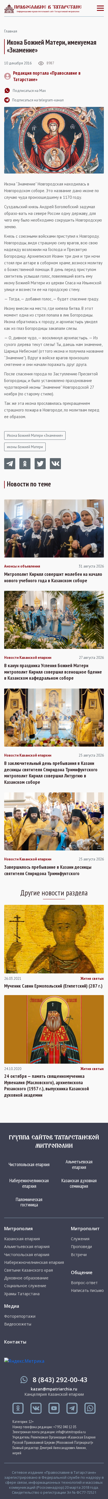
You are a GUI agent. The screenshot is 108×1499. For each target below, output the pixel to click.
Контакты (15, 1342)
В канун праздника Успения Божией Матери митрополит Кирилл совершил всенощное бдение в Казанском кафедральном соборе (53, 671)
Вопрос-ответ (84, 1282)
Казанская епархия (22, 1238)
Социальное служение (25, 1285)
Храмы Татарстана (22, 1293)
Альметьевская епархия (79, 1164)
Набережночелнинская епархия (29, 1183)
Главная (10, 31)
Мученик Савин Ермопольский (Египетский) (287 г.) (53, 986)
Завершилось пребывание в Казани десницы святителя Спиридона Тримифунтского (47, 870)
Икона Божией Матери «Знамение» (35, 435)
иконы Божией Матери (25, 447)
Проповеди (81, 1246)
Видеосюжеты (17, 1324)
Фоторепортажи (19, 1316)
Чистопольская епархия (29, 1164)
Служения (80, 1238)
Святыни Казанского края (28, 1270)
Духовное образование (26, 1277)
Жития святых (92, 979)
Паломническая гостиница (29, 1202)
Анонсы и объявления (22, 566)
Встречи (79, 1254)
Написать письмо (87, 1290)
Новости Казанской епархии (27, 658)
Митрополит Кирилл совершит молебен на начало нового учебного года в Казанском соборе (53, 577)
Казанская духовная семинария (79, 1183)
